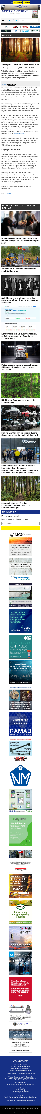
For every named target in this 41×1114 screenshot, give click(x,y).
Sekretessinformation (21, 1113)
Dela (4, 84)
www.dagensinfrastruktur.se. (20, 1068)
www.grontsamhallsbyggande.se (21, 1070)
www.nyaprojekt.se (20, 1064)
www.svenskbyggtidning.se (20, 1066)
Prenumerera (18, 2)
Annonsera (27, 2)
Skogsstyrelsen (19, 133)
